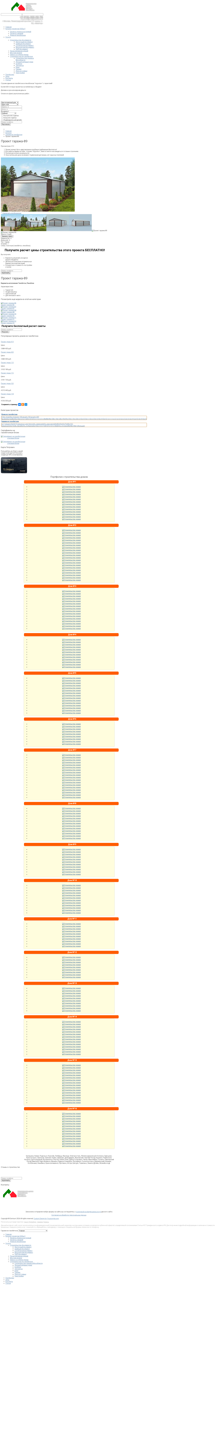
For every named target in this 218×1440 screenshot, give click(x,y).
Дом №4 (72, 634)
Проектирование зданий (19, 1256)
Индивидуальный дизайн (13, 120)
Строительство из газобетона (21, 1261)
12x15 (135, 419)
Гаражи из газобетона (10, 421)
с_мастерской (29, 424)
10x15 (104, 419)
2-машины (20, 424)
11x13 (118, 419)
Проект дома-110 (7, 363)
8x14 (61, 419)
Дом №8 (72, 803)
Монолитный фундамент (24, 1252)
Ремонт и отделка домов (19, 1260)
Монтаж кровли (16, 1258)
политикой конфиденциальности (88, 1212)
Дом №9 (72, 844)
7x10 (29, 419)
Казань (46, 1222)
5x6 (61, 424)
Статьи (8, 1283)
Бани (16, 1271)
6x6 (6, 419)
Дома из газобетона (9, 414)
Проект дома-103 (7, 383)
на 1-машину (6, 424)
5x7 (64, 424)
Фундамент (5, 111)
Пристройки (19, 1276)
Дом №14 (72, 1016)
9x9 (64, 419)
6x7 (8, 419)
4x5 (44, 424)
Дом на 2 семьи (20, 1274)
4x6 (12, 424)
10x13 (95, 419)
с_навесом (38, 424)
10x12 (91, 419)
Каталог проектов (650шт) (15, 1236)
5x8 (67, 424)
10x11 (87, 419)
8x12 (58, 419)
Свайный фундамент (22, 1249)
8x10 (51, 419)
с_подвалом (28, 426)
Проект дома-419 (7, 342)
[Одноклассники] (22, 404)
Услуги (8, 1243)
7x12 (39, 419)
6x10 (17, 419)
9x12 (75, 419)
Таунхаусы (19, 1269)
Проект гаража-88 (7, 312)
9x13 (78, 419)
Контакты (9, 1281)
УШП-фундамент (21, 1254)
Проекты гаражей (16, 1240)
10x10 (82, 419)
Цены (7, 1280)
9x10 (68, 419)
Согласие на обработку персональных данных (68, 1215)
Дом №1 (72, 481)
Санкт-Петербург (30, 1222)
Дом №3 (72, 586)
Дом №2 (72, 525)
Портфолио (9, 1278)
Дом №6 (72, 719)
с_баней (19, 426)
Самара (40, 1222)
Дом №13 (72, 983)
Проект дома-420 (7, 352)
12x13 (126, 419)
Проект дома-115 (7, 373)
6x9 (14, 419)
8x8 (45, 419)
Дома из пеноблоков (18, 1241)
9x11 (71, 419)
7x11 (35, 419)
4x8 (56, 424)
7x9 (32, 419)
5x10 (70, 424)
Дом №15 (72, 1060)
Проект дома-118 (7, 394)
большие (81, 426)
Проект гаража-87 (7, 308)
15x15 (144, 419)
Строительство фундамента (20, 1245)
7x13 (42, 419)
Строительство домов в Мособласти (29, 1263)
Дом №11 (72, 919)
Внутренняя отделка (11, 116)
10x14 (100, 419)
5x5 (59, 424)
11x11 (109, 419)
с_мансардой (50, 424)
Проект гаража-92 (7, 323)
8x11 (54, 419)
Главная (8, 1234)
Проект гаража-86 (7, 305)
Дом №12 (72, 952)
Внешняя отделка (10, 118)
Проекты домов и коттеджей (20, 1238)
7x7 (23, 419)
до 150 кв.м (30, 417)
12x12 (122, 419)
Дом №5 (72, 673)
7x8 (26, 419)
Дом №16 (72, 1108)
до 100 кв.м (21, 417)
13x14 (140, 419)
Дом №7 (72, 750)
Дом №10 (72, 880)
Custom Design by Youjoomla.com (46, 1218)
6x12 (20, 419)
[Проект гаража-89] (12, 222)
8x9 (48, 419)
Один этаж (5, 417)
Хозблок (18, 1267)
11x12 (113, 419)
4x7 (15, 424)
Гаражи (17, 1272)
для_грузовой (63, 426)
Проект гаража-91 (7, 319)
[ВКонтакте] (19, 404)
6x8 (11, 419)
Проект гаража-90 (7, 316)
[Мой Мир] (26, 404)
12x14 (131, 419)
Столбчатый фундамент (23, 1251)
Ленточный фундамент (23, 1247)
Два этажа (13, 417)
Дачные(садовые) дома (23, 1265)
